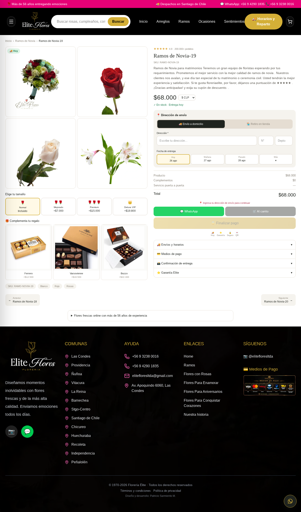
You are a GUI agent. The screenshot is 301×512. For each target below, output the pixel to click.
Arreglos (163, 21)
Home (188, 356)
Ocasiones (207, 21)
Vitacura (77, 383)
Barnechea (80, 400)
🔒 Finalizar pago (225, 223)
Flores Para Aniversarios (203, 391)
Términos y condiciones (135, 490)
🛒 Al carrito (260, 211)
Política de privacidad (167, 490)
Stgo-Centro (80, 409)
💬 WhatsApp (189, 211)
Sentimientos (234, 21)
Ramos (184, 21)
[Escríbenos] (290, 501)
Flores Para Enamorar (201, 383)
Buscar (118, 21)
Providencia (80, 365)
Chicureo (78, 427)
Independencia (83, 453)
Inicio (143, 21)
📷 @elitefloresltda (258, 356)
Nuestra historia (196, 414)
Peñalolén (79, 462)
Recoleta (78, 444)
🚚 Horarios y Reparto (263, 21)
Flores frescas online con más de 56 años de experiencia (110, 315)
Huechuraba (81, 436)
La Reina (78, 391)
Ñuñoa (76, 374)
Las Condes (80, 356)
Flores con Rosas (197, 374)
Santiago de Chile (85, 418)
